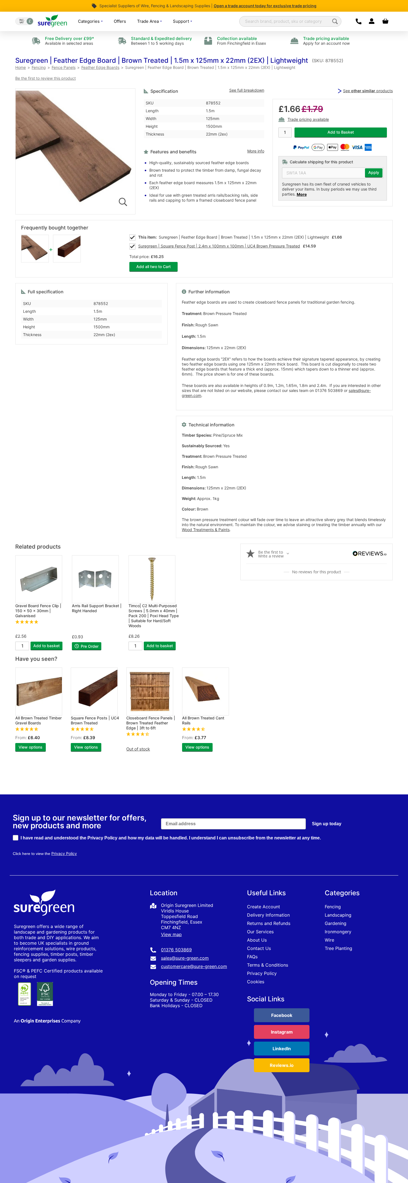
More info (255, 151)
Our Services (260, 931)
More (302, 194)
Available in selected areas (69, 41)
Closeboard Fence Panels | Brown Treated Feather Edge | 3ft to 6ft (150, 723)
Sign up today (326, 823)
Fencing (333, 906)
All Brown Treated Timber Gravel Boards (38, 720)
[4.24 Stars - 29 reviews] (151, 734)
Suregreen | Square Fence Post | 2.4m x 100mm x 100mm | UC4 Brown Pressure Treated (219, 246)
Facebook (281, 1015)
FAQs (252, 956)
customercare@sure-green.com (194, 966)
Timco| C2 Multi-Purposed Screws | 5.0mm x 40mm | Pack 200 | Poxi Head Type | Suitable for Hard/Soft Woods (154, 615)
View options (30, 747)
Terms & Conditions (267, 965)
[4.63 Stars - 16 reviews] (40, 729)
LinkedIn (282, 1048)
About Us (257, 940)
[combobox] (290, 21)
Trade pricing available (308, 120)
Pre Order (89, 646)
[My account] (371, 21)
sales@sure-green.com (185, 958)
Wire (329, 940)
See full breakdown (246, 90)
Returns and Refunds (268, 923)
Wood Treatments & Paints (206, 529)
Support (181, 21)
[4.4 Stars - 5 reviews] (207, 729)
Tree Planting (338, 948)
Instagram (282, 1032)
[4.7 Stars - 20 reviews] (96, 729)
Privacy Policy (262, 973)
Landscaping (338, 915)
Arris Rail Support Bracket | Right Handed (97, 608)
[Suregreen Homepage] (44, 921)
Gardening (335, 923)
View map (171, 934)
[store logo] (52, 21)
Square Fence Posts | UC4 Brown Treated (95, 720)
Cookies (255, 981)
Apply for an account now (326, 41)
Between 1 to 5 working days (161, 41)
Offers (120, 21)
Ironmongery (338, 931)
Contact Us (259, 948)
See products (368, 90)
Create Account (263, 906)
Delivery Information (268, 915)
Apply (373, 172)
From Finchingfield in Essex (241, 41)
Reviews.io (282, 1065)
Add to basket (46, 645)
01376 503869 (176, 949)
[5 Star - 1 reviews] (40, 622)
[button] (161, 60)
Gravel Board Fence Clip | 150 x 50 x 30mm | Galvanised (38, 610)
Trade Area (148, 21)
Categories (89, 21)
